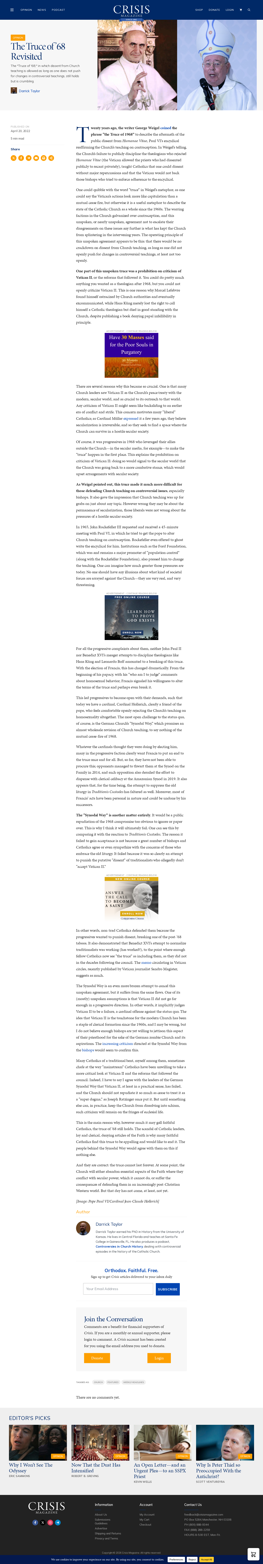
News (42, 9)
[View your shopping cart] (241, 9)
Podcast (58, 9)
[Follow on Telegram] (58, 1522)
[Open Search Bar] (249, 9)
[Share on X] (13, 158)
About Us (101, 1514)
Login (230, 9)
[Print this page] (44, 158)
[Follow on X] (43, 1522)
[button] (253, 1554)
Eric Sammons (19, 1476)
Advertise (101, 1528)
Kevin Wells (143, 1481)
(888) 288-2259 (200, 1530)
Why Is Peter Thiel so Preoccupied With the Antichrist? (218, 1470)
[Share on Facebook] (21, 158)
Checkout (145, 1524)
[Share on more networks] (51, 158)
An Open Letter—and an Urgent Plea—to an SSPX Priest (160, 1470)
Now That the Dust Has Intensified (95, 1467)
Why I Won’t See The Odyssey (30, 1467)
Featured (113, 1382)
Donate (214, 9)
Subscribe (167, 1289)
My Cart (144, 1519)
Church (98, 1382)
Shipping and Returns (108, 1533)
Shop (199, 9)
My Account (147, 1514)
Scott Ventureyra (210, 1481)
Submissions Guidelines (102, 1521)
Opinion (26, 9)
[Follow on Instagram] (50, 1522)
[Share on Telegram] (28, 158)
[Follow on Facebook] (35, 1522)
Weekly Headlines (133, 1382)
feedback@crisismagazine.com (203, 1514)
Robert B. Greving (85, 1476)
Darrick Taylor (29, 91)
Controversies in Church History (119, 1246)
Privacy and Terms (106, 1538)
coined (165, 128)
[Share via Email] (36, 158)
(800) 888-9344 (199, 1524)
